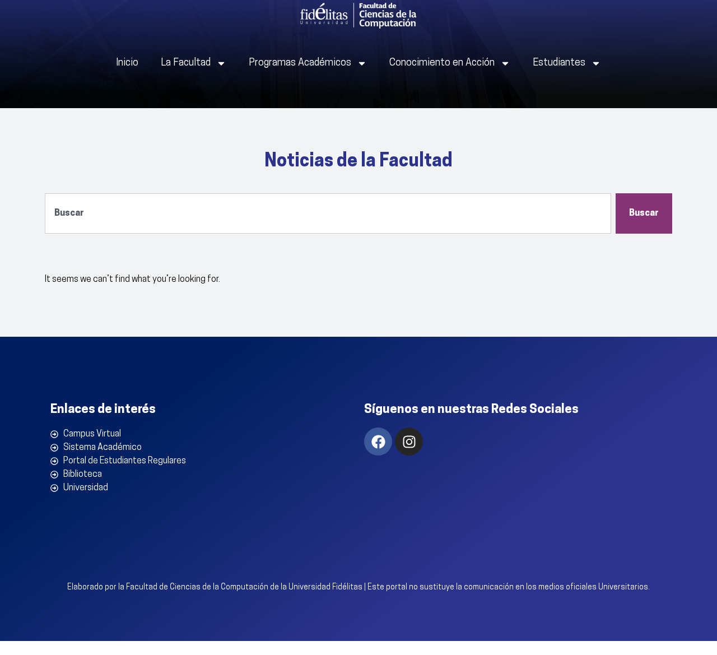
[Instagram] (409, 442)
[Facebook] (378, 442)
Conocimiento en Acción (442, 63)
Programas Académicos (300, 63)
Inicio (127, 63)
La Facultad (186, 63)
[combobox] (328, 213)
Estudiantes (559, 63)
